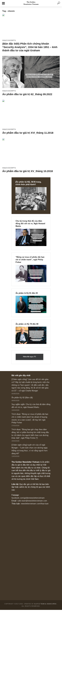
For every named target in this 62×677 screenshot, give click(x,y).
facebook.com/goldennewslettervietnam (28, 498)
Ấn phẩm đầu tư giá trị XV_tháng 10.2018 (27, 171)
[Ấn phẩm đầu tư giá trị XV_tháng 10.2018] (31, 151)
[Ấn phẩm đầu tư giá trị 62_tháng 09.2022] (31, 72)
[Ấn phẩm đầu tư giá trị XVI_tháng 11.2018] (31, 113)
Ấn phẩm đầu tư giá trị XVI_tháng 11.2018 (27, 132)
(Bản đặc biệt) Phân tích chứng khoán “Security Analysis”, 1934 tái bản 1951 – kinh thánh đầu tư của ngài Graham (29, 47)
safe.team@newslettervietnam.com (32, 501)
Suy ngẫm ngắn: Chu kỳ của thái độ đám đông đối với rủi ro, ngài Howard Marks (31, 405)
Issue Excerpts (9, 40)
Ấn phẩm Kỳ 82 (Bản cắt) (22, 398)
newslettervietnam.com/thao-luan (34, 504)
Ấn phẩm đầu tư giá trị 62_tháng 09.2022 (27, 94)
